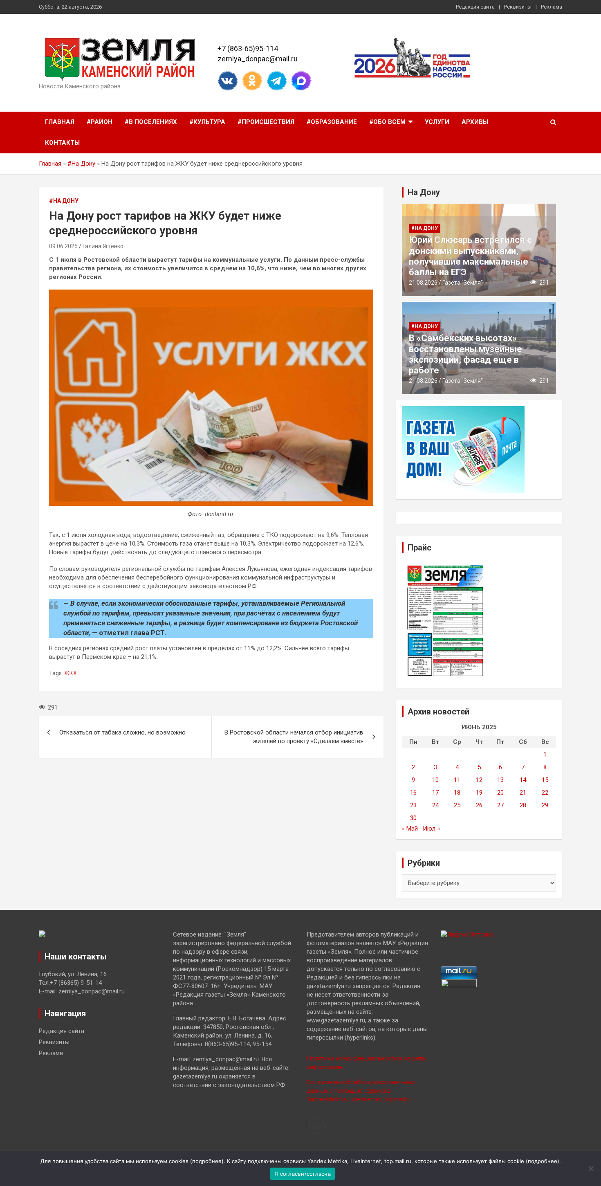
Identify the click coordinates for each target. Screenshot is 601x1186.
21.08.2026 (423, 282)
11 (457, 780)
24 (435, 805)
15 (545, 780)
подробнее (207, 1161)
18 (457, 792)
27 (500, 805)
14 (523, 780)
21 (523, 792)
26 (479, 805)
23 (413, 805)
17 (435, 792)
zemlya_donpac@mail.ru (258, 58)
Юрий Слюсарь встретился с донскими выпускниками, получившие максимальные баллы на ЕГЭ (470, 256)
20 (500, 792)
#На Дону (81, 163)
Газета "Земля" (462, 282)
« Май (410, 828)
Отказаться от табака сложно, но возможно (122, 732)
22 (545, 792)
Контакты (62, 142)
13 (500, 780)
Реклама (551, 7)
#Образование (332, 122)
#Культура (207, 122)
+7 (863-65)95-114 (248, 48)
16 (413, 792)
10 (435, 780)
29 (545, 805)
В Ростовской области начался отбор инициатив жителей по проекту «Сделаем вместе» (293, 737)
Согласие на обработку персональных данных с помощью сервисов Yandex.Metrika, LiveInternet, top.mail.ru (361, 1090)
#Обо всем (387, 122)
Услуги (437, 122)
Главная (59, 122)
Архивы (475, 122)
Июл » (431, 828)
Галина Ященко (103, 246)
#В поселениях (151, 122)
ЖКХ (70, 673)
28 (523, 805)
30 (413, 818)
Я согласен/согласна (302, 1173)
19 (479, 792)
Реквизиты (517, 7)
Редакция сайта (475, 7)
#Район (99, 122)
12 (479, 780)
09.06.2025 (63, 246)
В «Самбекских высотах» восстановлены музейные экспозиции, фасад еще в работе (465, 354)
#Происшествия (266, 122)
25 (457, 805)
